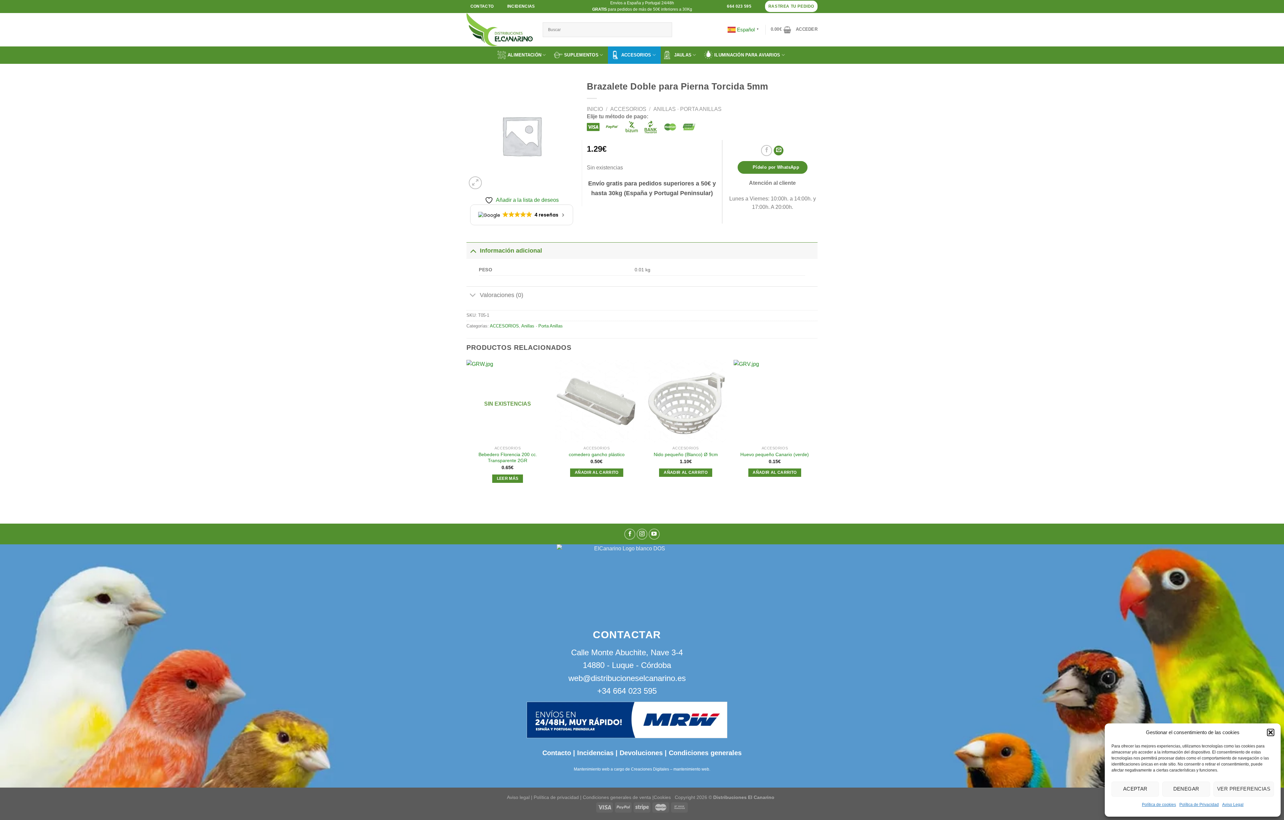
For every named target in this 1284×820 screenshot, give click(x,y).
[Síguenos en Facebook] (629, 534)
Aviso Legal (1233, 804)
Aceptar (1135, 789)
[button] (1270, 732)
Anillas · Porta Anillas (687, 109)
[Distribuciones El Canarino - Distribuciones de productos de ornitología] (499, 29)
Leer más (508, 478)
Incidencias (594, 753)
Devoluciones (641, 753)
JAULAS (683, 54)
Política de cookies (1159, 804)
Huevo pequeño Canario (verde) (774, 454)
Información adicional (511, 250)
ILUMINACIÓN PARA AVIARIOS (747, 54)
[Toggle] (472, 250)
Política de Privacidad (1199, 804)
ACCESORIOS (636, 54)
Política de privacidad (556, 797)
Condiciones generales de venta (617, 797)
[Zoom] (475, 182)
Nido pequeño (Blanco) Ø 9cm (686, 454)
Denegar (1186, 789)
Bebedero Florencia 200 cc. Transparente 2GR (507, 457)
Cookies (662, 797)
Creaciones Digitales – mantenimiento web (670, 769)
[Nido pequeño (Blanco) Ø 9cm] (685, 401)
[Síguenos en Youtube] (654, 534)
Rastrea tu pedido (791, 6)
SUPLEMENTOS (581, 54)
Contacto (556, 753)
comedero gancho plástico (597, 454)
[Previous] (467, 427)
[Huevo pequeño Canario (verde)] (775, 401)
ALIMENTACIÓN (524, 54)
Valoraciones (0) (501, 295)
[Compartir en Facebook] (766, 150)
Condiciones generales (705, 753)
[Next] (816, 427)
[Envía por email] (778, 150)
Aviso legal (518, 797)
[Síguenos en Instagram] (642, 534)
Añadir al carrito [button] (597, 472)
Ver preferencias (1243, 789)
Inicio (595, 109)
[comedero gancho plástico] (596, 401)
